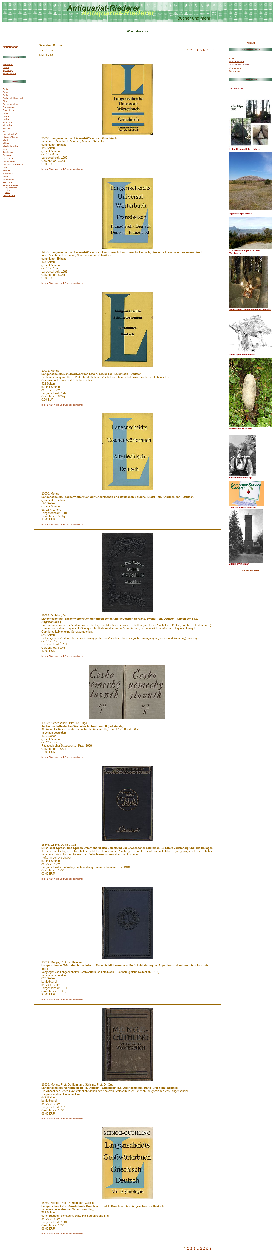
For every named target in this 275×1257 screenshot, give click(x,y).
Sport (5, 167)
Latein (8, 190)
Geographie (9, 107)
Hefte (5, 113)
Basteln (6, 92)
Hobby (6, 116)
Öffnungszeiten (236, 71)
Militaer (6, 143)
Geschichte (8, 110)
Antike (6, 89)
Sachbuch (8, 158)
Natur (5, 149)
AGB (231, 58)
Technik (6, 170)
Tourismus (8, 173)
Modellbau (8, 64)
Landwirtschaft (10, 134)
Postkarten (8, 152)
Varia (5, 176)
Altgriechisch (11, 187)
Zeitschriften (9, 195)
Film (5, 101)
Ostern (6, 67)
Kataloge (7, 122)
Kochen (7, 128)
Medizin (6, 140)
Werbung (7, 182)
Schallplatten (9, 161)
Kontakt (251, 43)
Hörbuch (7, 119)
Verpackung (235, 68)
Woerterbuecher (11, 185)
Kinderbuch (8, 125)
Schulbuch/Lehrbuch (13, 164)
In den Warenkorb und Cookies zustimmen (62, 169)
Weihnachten (9, 73)
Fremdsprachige (11, 104)
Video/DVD (8, 179)
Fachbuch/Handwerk (13, 98)
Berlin (5, 95)
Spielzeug (8, 70)
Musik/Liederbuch (11, 146)
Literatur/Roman (11, 137)
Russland (7, 155)
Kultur (6, 131)
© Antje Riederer (250, 570)
